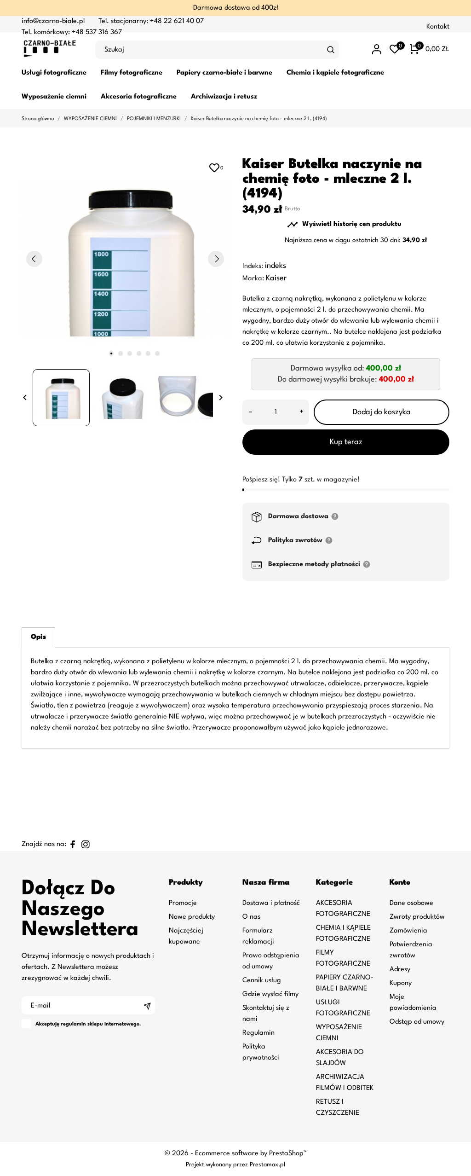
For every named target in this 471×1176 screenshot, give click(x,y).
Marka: (253, 278)
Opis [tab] (38, 637)
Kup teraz (346, 442)
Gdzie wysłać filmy (270, 994)
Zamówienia (408, 930)
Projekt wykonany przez (218, 1165)
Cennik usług (261, 980)
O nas (251, 917)
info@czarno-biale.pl (53, 21)
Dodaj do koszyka (382, 412)
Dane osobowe (411, 903)
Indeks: (252, 266)
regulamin (73, 1024)
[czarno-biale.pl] (51, 49)
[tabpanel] (125, 258)
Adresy (400, 969)
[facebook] (72, 844)
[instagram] (85, 844)
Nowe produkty (192, 917)
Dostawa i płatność (271, 903)
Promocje (183, 903)
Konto (400, 882)
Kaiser (276, 278)
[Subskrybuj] (147, 1005)
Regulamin (258, 1033)
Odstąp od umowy (417, 1022)
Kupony (401, 983)
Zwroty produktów (417, 917)
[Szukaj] (331, 50)
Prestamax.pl (267, 1165)
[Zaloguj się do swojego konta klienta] (376, 49)
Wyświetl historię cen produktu (344, 224)
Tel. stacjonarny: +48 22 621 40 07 (151, 21)
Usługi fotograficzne (54, 73)
